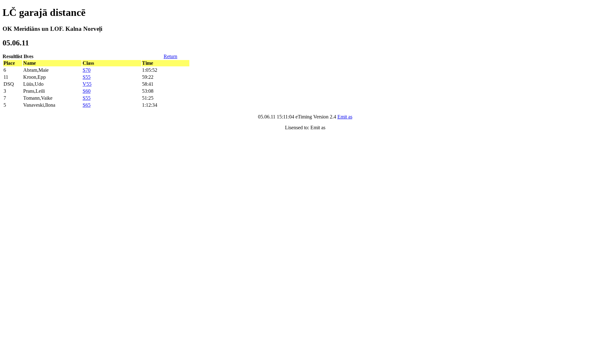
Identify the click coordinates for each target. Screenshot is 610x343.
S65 (87, 105)
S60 (87, 91)
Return (170, 56)
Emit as (344, 116)
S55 (87, 77)
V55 (87, 84)
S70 (87, 70)
